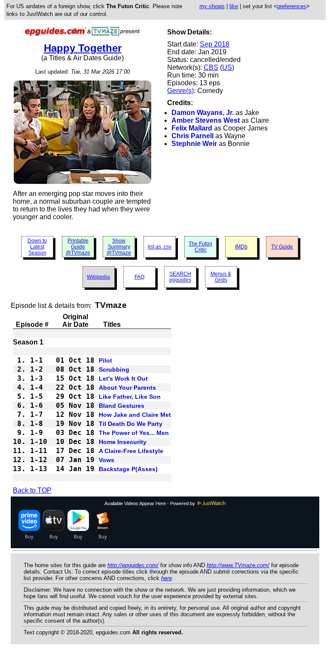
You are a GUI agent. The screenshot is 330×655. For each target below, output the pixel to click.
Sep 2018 (214, 44)
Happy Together (83, 48)
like (233, 6)
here (166, 578)
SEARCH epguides (180, 277)
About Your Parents (127, 387)
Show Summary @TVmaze (119, 247)
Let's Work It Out (123, 378)
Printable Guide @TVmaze (78, 247)
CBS (211, 67)
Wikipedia (98, 277)
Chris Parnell (192, 136)
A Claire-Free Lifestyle (131, 450)
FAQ (139, 277)
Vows (106, 459)
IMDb (241, 247)
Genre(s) (180, 90)
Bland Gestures (121, 405)
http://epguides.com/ (133, 565)
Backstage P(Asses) (128, 469)
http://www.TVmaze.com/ (238, 565)
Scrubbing (114, 369)
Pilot (105, 360)
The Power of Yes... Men (134, 432)
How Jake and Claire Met (135, 414)
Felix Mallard (191, 128)
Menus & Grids (221, 277)
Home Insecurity (123, 441)
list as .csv (159, 247)
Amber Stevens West (205, 120)
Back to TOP (32, 490)
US (227, 67)
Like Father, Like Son (130, 396)
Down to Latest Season (37, 247)
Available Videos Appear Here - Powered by (150, 503)
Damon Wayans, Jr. (202, 112)
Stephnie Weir (194, 143)
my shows (212, 6)
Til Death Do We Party (130, 423)
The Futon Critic (200, 247)
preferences (291, 6)
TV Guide (282, 247)
